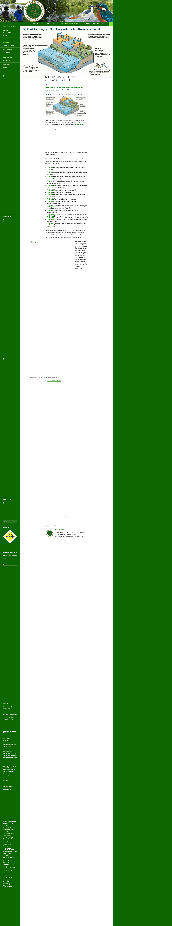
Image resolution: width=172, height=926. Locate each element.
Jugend (9, 853)
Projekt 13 (50, 215)
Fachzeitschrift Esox (7, 751)
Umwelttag (6, 884)
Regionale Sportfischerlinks (7, 68)
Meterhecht (12, 860)
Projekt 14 (50, 217)
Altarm (4, 821)
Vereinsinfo (6, 42)
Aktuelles (55, 23)
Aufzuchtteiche (6, 829)
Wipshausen (7, 886)
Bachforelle (13, 829)
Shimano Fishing (6, 776)
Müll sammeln (6, 864)
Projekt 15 (50, 219)
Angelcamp (13, 821)
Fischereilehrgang (45, 23)
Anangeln (8, 821)
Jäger (13, 857)
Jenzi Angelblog (6, 762)
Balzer (4, 736)
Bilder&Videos (6, 64)
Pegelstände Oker (7, 555)
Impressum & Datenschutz (99, 23)
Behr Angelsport (6, 738)
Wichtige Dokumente (8, 45)
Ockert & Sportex (7, 764)
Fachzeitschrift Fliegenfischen (10, 755)
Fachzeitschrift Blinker (8, 746)
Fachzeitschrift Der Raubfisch (10, 749)
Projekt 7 (50, 192)
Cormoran (5, 740)
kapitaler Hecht (7, 859)
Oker (5, 870)
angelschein (11, 823)
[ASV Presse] (49, 533)
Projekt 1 (50, 167)
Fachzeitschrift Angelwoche (9, 744)
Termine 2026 (87, 23)
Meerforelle (6, 860)
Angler (4, 825)
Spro (4, 778)
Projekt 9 (50, 199)
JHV (6, 853)
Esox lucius (11, 831)
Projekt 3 (50, 176)
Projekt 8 (50, 194)
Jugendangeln (6, 855)
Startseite (35, 23)
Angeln (5, 824)
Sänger (4, 773)
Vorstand (5, 35)
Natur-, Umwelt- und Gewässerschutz (70, 23)
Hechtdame (13, 846)
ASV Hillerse (7, 828)
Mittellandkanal (6, 862)
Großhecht (5, 844)
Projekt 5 (50, 185)
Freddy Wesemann (7, 835)
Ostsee (4, 873)
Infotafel (13, 849)
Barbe (4, 831)
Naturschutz (10, 866)
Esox (6, 831)
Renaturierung (9, 873)
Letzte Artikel (54, 525)
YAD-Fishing (6, 780)
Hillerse (7, 848)
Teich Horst (6, 875)
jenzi (4, 853)
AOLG (7, 825)
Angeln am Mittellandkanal (7, 31)
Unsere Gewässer (7, 57)
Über (47, 525)
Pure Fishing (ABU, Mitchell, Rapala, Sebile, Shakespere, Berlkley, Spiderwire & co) (9, 768)
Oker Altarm (11, 871)
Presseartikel (6, 60)
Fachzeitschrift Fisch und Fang (10, 753)
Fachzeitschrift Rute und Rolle (10, 757)
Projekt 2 (50, 172)
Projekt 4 (50, 181)
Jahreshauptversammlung (10, 851)
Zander (13, 886)
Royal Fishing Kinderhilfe (8, 771)
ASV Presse (59, 530)
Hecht (10, 844)
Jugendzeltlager (7, 857)
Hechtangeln (6, 846)
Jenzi (4, 759)
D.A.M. (4, 742)
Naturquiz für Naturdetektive (7, 53)
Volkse (11, 883)
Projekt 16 (50, 224)
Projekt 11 (50, 206)
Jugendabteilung (7, 49)
